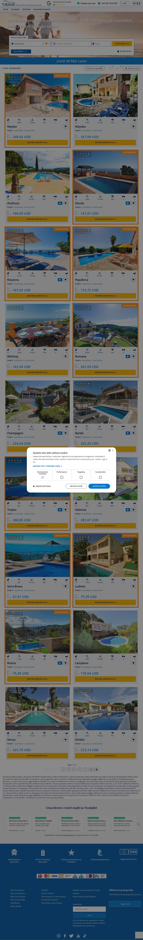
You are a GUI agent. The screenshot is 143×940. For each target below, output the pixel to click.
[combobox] (109, 450)
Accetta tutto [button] (99, 486)
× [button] (112, 450)
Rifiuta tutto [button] (76, 486)
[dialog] (71, 470)
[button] (71, 466)
